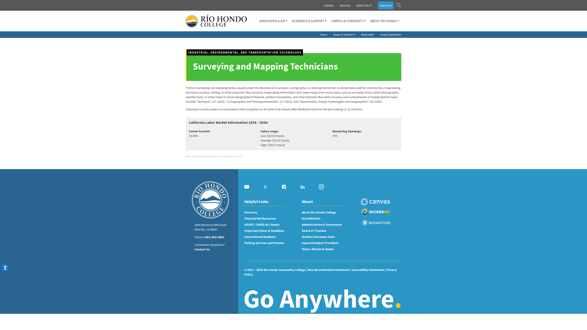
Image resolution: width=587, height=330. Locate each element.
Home (323, 34)
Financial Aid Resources (260, 218)
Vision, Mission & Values (318, 249)
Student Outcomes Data (318, 237)
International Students (260, 237)
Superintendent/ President (320, 243)
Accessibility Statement (368, 270)
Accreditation (311, 218)
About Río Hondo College (319, 212)
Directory (345, 5)
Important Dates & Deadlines (264, 231)
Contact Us (202, 249)
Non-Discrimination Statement (329, 270)
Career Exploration (390, 34)
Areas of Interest (343, 34)
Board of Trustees (314, 231)
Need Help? (367, 34)
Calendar (329, 5)
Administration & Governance (322, 224)
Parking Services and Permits (264, 243)
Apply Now (386, 5)
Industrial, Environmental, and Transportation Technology (244, 52)
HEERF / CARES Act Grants (262, 224)
